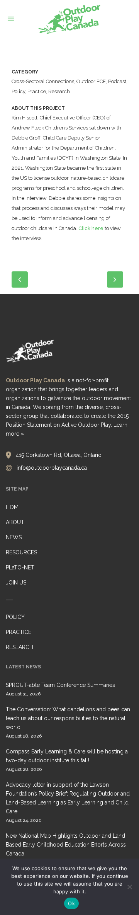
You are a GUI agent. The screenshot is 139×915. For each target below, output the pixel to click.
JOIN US (16, 582)
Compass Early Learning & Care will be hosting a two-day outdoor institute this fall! (67, 755)
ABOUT (15, 522)
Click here (90, 228)
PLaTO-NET (20, 567)
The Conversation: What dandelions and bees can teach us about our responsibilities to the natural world (68, 718)
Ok (71, 903)
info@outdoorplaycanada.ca (52, 468)
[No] (129, 887)
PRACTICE (18, 632)
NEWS (14, 537)
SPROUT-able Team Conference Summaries (60, 685)
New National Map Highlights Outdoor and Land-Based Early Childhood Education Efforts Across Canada (66, 845)
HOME (14, 507)
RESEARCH (19, 647)
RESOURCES (21, 552)
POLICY (15, 617)
